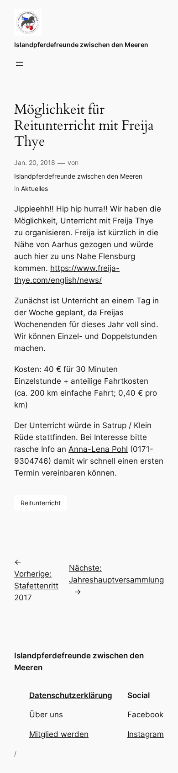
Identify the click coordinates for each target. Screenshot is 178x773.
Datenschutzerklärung (70, 695)
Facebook (145, 714)
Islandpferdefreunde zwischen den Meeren (81, 44)
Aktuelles (34, 188)
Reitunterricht (41, 503)
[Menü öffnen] (19, 63)
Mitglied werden (59, 734)
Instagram (145, 734)
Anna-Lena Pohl (98, 449)
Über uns (46, 714)
